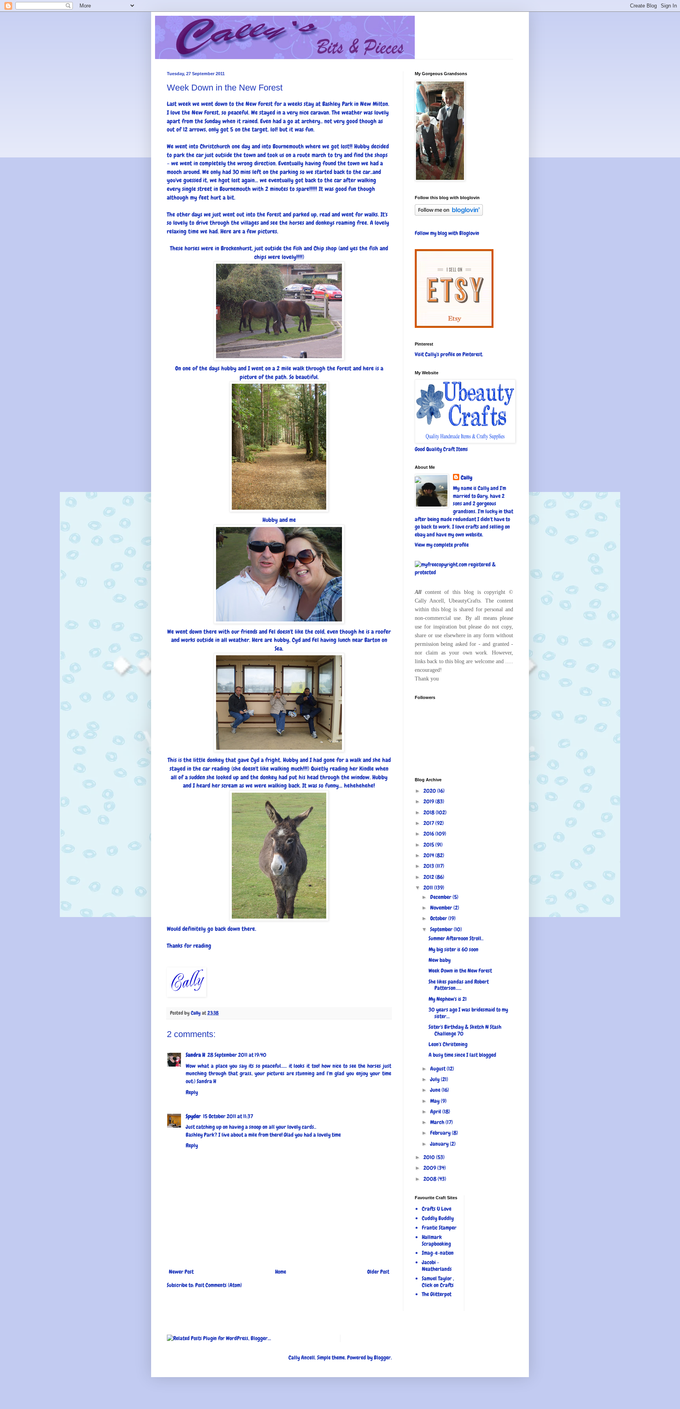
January (440, 1143)
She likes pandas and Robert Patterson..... (459, 985)
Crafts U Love (436, 1208)
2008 (430, 1178)
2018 (429, 812)
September (442, 929)
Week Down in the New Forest (460, 970)
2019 (429, 801)
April (436, 1111)
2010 (429, 1157)
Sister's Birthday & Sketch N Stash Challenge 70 (465, 1030)
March (437, 1122)
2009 (430, 1167)
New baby (440, 959)
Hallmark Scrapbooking (436, 1240)
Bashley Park (337, 104)
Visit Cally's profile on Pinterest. (449, 354)
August (438, 1068)
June (436, 1089)
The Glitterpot (436, 1294)
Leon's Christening (448, 1044)
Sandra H (195, 1054)
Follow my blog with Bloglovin (447, 233)
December (441, 897)
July (435, 1079)
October (439, 918)
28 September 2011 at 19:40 (236, 1054)
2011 (428, 887)
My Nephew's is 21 (448, 998)
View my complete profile (442, 544)
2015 (429, 844)
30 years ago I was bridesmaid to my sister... (468, 1013)
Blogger (382, 1357)
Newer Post (181, 1271)
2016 (429, 833)
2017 (429, 823)
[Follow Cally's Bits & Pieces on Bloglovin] (449, 213)
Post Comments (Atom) (218, 1285)
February (441, 1132)
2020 (430, 790)
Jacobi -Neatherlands (437, 1265)
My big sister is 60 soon (454, 949)
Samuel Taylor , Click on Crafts (438, 1282)
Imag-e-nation (438, 1252)
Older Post (378, 1271)
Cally (466, 477)
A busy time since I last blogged (462, 1054)
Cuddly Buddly (438, 1218)
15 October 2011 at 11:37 (228, 1116)
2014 (429, 855)
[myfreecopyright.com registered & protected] (464, 572)
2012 (429, 876)
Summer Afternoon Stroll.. (456, 938)
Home (280, 1271)
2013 (429, 865)
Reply (192, 1092)
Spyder (193, 1116)
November (441, 907)
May (435, 1100)
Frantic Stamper (439, 1227)
